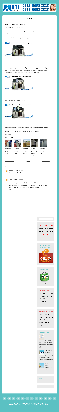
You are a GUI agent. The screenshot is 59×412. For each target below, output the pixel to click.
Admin (10, 179)
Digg (38, 131)
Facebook (13, 131)
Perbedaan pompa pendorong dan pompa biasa (19, 182)
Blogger (43, 403)
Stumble (32, 131)
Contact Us (47, 335)
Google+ (26, 131)
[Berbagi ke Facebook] (10, 134)
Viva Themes (18, 404)
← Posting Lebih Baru (9, 161)
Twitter (19, 131)
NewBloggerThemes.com (42, 404)
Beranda (29, 18)
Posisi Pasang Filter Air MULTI (15, 24)
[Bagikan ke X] (8, 134)
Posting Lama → (46, 161)
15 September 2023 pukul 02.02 (19, 179)
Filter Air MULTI (28, 403)
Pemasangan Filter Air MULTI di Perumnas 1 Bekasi (25, 152)
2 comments (20, 27)
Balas (10, 175)
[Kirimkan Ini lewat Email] (6, 134)
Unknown (11, 170)
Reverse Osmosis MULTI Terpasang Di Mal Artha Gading (34, 152)
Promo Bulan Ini (48, 350)
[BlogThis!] (7, 134)
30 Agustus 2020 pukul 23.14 (20, 170)
